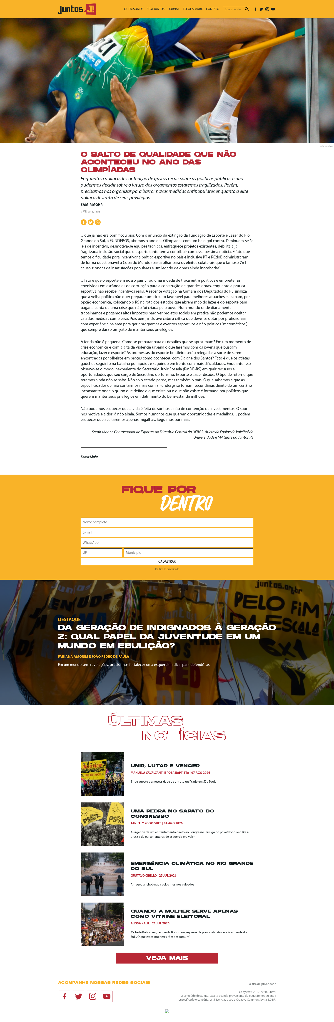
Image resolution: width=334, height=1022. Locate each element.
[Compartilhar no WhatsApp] (98, 222)
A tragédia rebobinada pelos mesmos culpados (162, 884)
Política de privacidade (167, 569)
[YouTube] (273, 9)
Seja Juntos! (156, 9)
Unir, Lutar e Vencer (165, 766)
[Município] (188, 552)
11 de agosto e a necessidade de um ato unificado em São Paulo (174, 782)
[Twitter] (261, 9)
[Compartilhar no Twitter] (91, 222)
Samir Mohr (91, 205)
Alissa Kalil (140, 923)
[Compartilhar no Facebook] (84, 222)
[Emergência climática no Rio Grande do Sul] (106, 874)
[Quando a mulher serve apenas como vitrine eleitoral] (106, 924)
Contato (212, 9)
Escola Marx (193, 9)
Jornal (174, 9)
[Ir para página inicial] (77, 14)
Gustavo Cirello (144, 876)
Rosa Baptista (178, 773)
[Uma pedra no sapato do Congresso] (106, 824)
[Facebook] (255, 9)
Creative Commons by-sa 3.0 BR (255, 999)
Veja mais (167, 958)
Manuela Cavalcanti (147, 773)
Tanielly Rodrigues (146, 823)
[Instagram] (267, 9)
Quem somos (133, 9)
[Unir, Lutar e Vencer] (106, 774)
